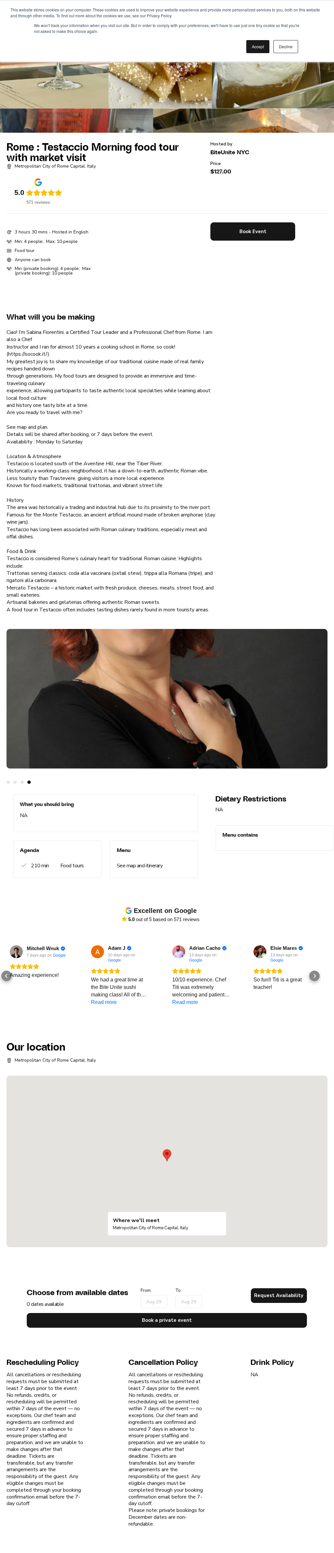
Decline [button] (286, 46)
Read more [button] (104, 1002)
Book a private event (167, 1320)
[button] (6, 976)
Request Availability (278, 1295)
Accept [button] (258, 46)
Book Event (252, 231)
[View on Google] (16, 951)
